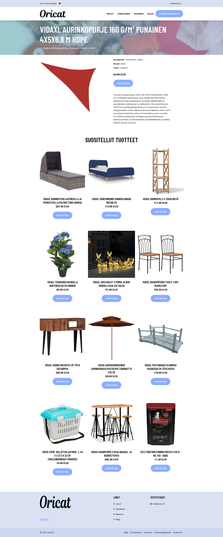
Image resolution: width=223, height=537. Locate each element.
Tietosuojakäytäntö (162, 532)
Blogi (151, 13)
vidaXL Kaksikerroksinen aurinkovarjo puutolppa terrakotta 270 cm (111, 368)
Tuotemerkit (130, 59)
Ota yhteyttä (136, 532)
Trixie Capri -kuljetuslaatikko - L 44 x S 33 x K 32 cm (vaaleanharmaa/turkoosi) (62, 455)
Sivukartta (177, 532)
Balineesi (139, 13)
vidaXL (140, 59)
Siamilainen (124, 13)
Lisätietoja (123, 83)
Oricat (110, 13)
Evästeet (148, 532)
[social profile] (60, 3)
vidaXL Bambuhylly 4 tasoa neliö (160, 199)
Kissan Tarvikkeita (169, 13)
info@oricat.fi (175, 3)
